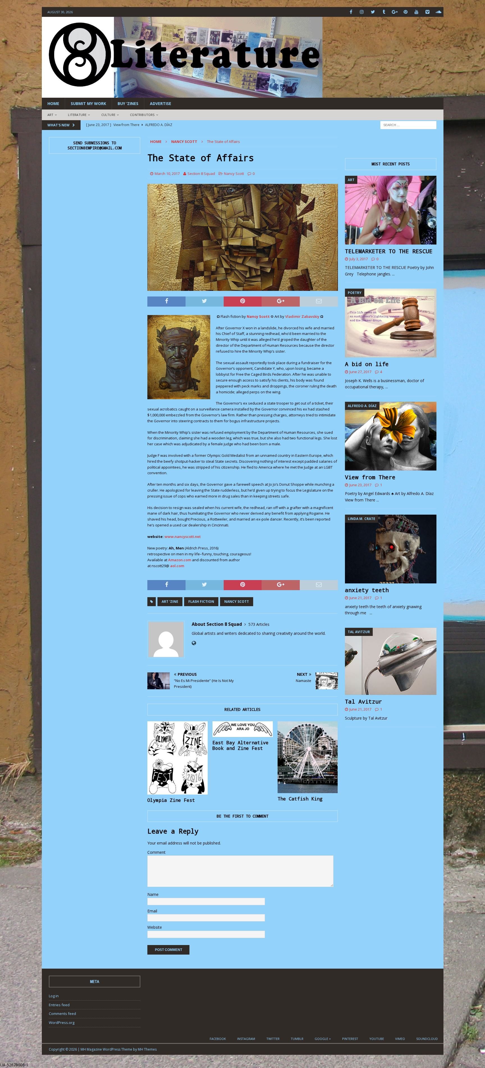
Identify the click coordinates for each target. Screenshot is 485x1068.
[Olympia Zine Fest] (177, 758)
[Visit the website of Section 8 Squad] (194, 643)
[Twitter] (373, 12)
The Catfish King (300, 799)
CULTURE (108, 115)
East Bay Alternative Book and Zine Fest (240, 745)
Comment (156, 852)
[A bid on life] (390, 323)
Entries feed (59, 1004)
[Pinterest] (406, 12)
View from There (370, 477)
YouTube (376, 1039)
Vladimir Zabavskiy (302, 316)
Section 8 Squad (201, 173)
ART (50, 115)
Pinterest (350, 1039)
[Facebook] (351, 12)
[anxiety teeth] (390, 549)
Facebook (218, 1039)
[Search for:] (408, 124)
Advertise (160, 103)
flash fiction (201, 601)
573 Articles (258, 624)
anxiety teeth (367, 590)
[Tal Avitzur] (390, 661)
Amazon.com (179, 559)
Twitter (273, 1039)
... (393, 274)
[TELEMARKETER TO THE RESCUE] (390, 210)
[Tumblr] (384, 12)
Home (53, 103)
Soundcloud (427, 1039)
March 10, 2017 (167, 173)
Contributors (142, 115)
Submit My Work (88, 103)
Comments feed (62, 1013)
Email (152, 911)
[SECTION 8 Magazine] (182, 94)
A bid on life (367, 364)
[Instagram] (362, 12)
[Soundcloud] (438, 12)
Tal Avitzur (363, 701)
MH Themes (147, 1049)
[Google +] (395, 12)
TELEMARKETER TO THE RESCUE (389, 251)
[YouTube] (417, 12)
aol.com (177, 565)
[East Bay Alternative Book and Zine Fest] (242, 729)
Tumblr (297, 1039)
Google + (323, 1039)
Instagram (246, 1039)
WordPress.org (61, 1022)
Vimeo (400, 1039)
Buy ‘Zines (128, 103)
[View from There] (390, 436)
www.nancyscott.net (182, 536)
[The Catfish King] (308, 757)
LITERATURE (77, 115)
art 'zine (170, 601)
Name (153, 894)
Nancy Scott (234, 173)
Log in (54, 995)
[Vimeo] (428, 12)
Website (154, 927)
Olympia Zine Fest (171, 800)
